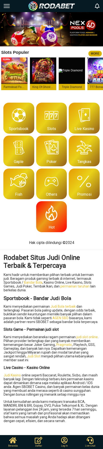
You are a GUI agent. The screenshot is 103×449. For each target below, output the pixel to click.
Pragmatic (64, 345)
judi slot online (87, 337)
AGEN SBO (60, 318)
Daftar (38, 445)
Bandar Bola (33, 282)
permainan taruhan (75, 286)
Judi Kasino (12, 375)
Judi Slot (33, 356)
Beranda (13, 445)
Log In (64, 445)
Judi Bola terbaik (63, 306)
